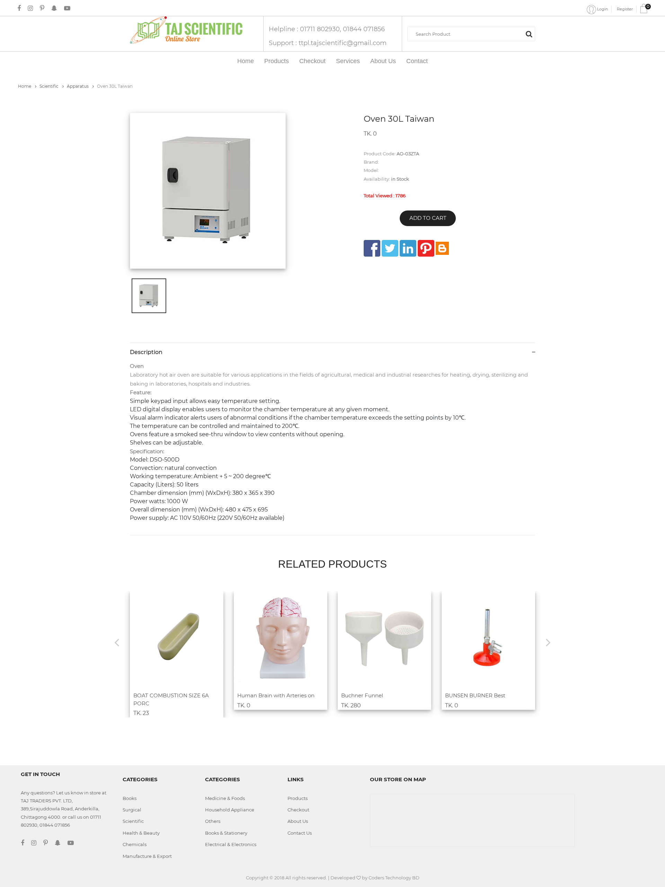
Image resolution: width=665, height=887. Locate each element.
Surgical (132, 809)
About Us (383, 61)
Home (245, 61)
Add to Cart (427, 218)
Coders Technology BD (394, 877)
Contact (417, 61)
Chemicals (135, 844)
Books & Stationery (226, 833)
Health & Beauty (141, 833)
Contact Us (299, 833)
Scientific (49, 86)
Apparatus (78, 86)
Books (129, 798)
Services (348, 61)
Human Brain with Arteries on (275, 695)
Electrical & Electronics (230, 844)
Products (276, 61)
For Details (172, 681)
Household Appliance (229, 809)
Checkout (312, 61)
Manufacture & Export (147, 856)
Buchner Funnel (362, 695)
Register (625, 9)
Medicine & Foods (225, 798)
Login (602, 9)
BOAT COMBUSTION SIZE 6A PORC (171, 699)
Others (212, 821)
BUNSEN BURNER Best (475, 695)
